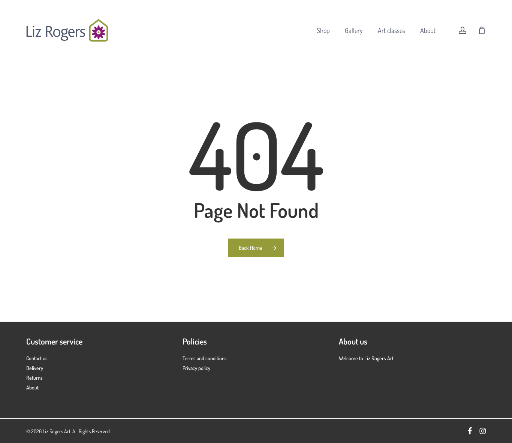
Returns (34, 377)
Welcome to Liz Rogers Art (366, 358)
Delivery (34, 368)
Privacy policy (196, 368)
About (32, 387)
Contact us (37, 358)
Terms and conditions (205, 358)
